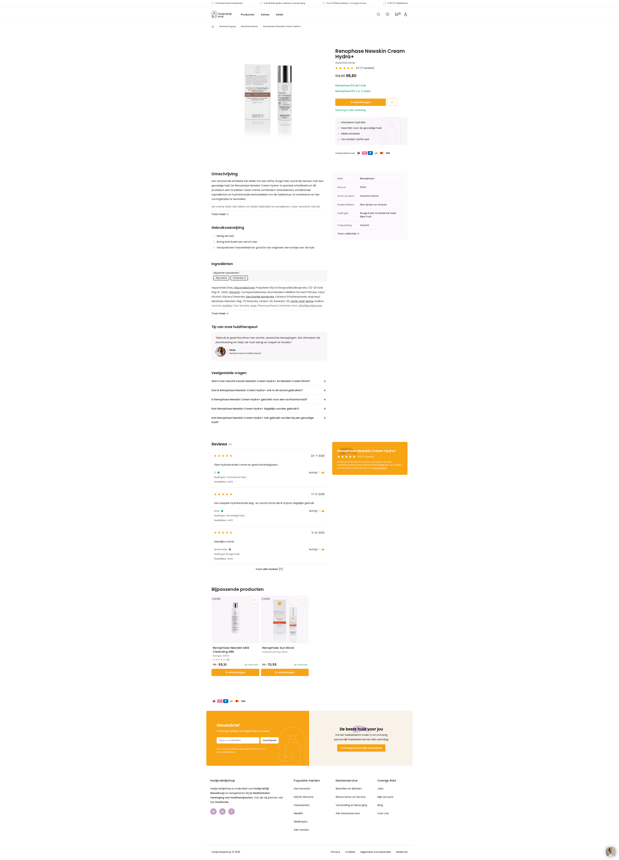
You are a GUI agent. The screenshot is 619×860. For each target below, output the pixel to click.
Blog (380, 805)
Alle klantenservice (348, 813)
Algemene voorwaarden (375, 852)
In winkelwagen (361, 102)
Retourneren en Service (351, 797)
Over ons (383, 813)
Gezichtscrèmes (249, 26)
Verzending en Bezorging (351, 805)
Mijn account (385, 797)
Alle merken (301, 830)
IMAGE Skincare (304, 797)
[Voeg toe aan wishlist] (255, 600)
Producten (247, 14)
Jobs (380, 788)
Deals (279, 14)
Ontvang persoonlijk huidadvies (361, 748)
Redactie (402, 852)
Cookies (350, 852)
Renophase (367, 178)
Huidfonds (222, 802)
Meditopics (301, 821)
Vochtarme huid (385, 213)
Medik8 (298, 813)
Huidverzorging (227, 26)
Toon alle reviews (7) (269, 569)
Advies (265, 14)
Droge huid (367, 213)
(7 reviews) (367, 68)
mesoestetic (302, 805)
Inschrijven (269, 740)
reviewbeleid (380, 468)
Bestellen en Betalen (349, 788)
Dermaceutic (302, 788)
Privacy (335, 852)
